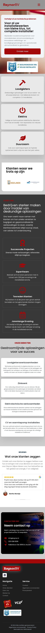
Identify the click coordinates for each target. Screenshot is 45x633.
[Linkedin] (5, 575)
